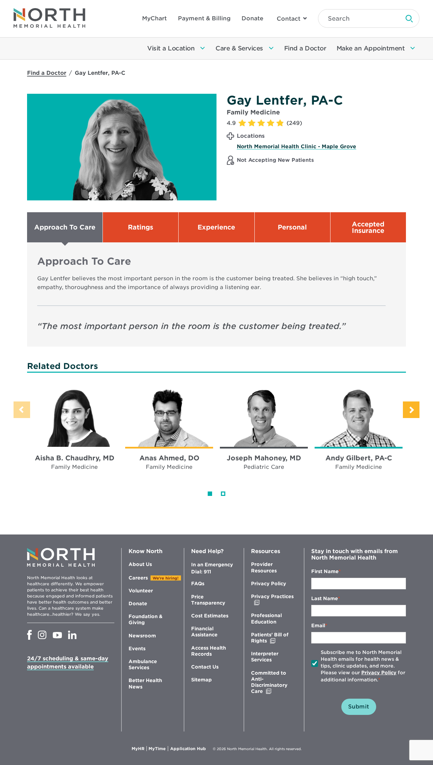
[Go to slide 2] (223, 494)
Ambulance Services (143, 664)
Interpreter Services (264, 656)
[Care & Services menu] (271, 48)
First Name (325, 571)
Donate (253, 18)
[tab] (64, 227)
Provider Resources (264, 567)
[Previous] (22, 409)
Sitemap (201, 679)
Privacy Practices (272, 600)
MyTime (158, 748)
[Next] (411, 409)
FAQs (197, 583)
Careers (138, 578)
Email (318, 625)
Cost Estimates (209, 615)
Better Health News (145, 683)
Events (137, 648)
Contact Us (205, 667)
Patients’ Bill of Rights (273, 638)
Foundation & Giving (145, 619)
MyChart (154, 18)
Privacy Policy (268, 583)
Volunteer (141, 590)
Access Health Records (208, 651)
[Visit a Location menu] (202, 48)
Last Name (324, 598)
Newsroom (142, 635)
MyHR (139, 748)
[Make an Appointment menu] (412, 48)
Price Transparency (208, 600)
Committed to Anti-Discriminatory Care (271, 682)
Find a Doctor (46, 73)
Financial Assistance (204, 631)
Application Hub (188, 748)
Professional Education (266, 618)
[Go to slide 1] (210, 494)
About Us (140, 564)
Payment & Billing (204, 18)
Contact (288, 18)
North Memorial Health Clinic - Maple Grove (296, 147)
